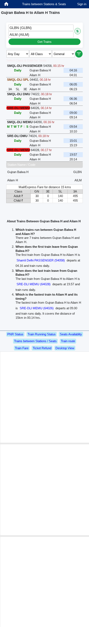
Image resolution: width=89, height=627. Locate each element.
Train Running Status (42, 334)
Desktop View (64, 348)
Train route (68, 341)
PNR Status (15, 334)
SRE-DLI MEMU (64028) (34, 284)
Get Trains (44, 41)
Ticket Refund (42, 348)
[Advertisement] (44, 397)
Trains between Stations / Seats (35, 341)
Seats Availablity (71, 334)
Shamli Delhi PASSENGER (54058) (41, 260)
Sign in (81, 4)
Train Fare (22, 348)
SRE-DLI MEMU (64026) (37, 308)
